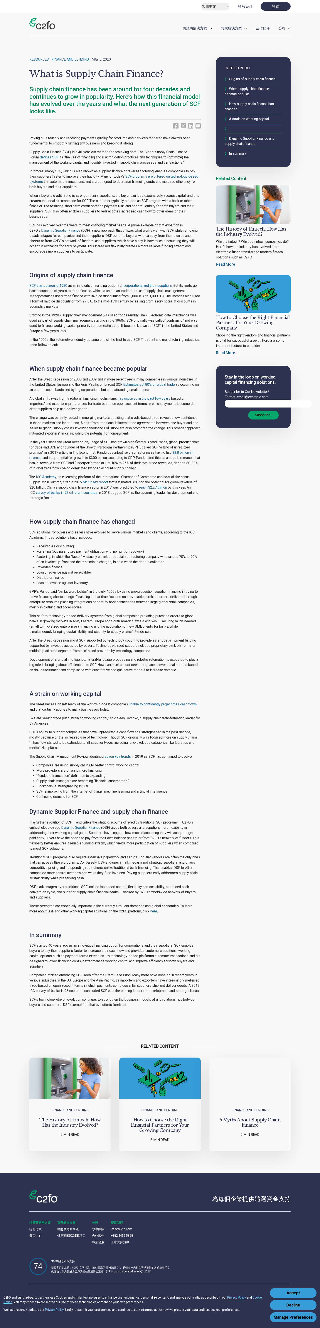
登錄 (276, 6)
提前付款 (35, 1229)
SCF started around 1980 (48, 286)
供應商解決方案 (195, 28)
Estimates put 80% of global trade (148, 384)
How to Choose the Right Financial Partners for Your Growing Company (253, 323)
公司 (281, 28)
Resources (39, 59)
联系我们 (245, 6)
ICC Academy (45, 477)
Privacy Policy (236, 1297)
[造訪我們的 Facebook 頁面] (176, 126)
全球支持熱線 (120, 1242)
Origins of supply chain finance (252, 79)
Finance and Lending (70, 59)
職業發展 (98, 1242)
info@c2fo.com (121, 1229)
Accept (293, 1293)
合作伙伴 (263, 28)
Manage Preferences (293, 1317)
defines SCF (49, 157)
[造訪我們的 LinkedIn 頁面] (190, 126)
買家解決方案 (231, 28)
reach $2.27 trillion (153, 487)
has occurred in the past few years (143, 398)
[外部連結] (183, 125)
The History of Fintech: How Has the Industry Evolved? (251, 231)
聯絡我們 (117, 1222)
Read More (225, 264)
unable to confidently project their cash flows (162, 704)
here (153, 911)
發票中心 (35, 1235)
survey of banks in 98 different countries (67, 493)
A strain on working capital (249, 119)
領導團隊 (98, 1229)
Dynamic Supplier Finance (60, 230)
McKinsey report (95, 482)
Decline (293, 1305)
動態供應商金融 (68, 1229)
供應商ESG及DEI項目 (71, 1235)
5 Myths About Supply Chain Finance (250, 1122)
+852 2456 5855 (122, 1235)
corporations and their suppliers (147, 286)
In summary (238, 153)
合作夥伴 (98, 1235)
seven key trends (117, 756)
